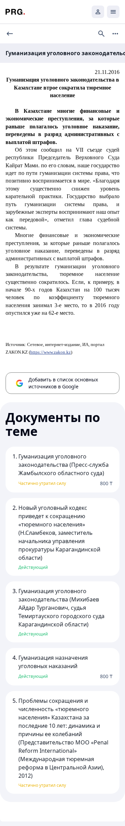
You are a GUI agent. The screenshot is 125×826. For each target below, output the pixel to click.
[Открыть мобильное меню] (113, 12)
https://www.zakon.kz (50, 352)
